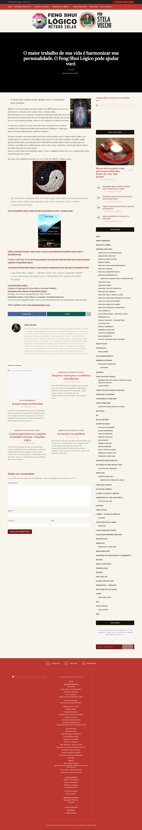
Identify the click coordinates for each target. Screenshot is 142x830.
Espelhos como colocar (107, 259)
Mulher (99, 560)
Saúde (98, 593)
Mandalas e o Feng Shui (107, 547)
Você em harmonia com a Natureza (111, 339)
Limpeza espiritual (105, 437)
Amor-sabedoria (103, 241)
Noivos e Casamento (106, 326)
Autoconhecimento (27, 400)
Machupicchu (101, 539)
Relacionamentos (105, 336)
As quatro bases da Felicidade (27, 403)
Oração (99, 572)
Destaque (100, 411)
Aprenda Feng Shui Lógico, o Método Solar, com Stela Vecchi (115, 381)
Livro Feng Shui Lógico (106, 530)
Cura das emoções (105, 434)
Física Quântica (104, 310)
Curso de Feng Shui (105, 476)
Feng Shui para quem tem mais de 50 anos (114, 298)
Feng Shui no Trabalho (107, 291)
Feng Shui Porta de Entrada (109, 301)
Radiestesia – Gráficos (106, 585)
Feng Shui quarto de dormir (109, 304)
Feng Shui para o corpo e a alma (110, 295)
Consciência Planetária (106, 399)
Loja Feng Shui (104, 323)
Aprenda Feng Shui (23, 7)
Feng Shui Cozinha (105, 269)
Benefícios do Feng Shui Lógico (71, 372)
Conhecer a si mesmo (105, 394)
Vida (98, 614)
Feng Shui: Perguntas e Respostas (111, 307)
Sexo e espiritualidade (107, 449)
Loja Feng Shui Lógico (18, 285)
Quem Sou (26, 2)
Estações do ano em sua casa (109, 465)
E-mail (11, 521)
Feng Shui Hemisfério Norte (109, 272)
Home (10, 7)
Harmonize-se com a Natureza (109, 497)
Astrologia (101, 348)
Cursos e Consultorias (124, 2)
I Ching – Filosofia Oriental (108, 514)
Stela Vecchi (105, 7)
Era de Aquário (102, 419)
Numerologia (102, 568)
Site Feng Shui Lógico (15, 2)
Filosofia (101, 518)
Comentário (13, 483)
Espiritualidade (42, 7)
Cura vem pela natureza (107, 468)
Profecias (102, 526)
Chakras (99, 372)
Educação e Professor (107, 364)
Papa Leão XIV (101, 577)
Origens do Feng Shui (106, 330)
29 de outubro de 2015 (70, 73)
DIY (97, 415)
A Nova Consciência (105, 430)
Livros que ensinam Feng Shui (109, 534)
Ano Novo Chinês (103, 245)
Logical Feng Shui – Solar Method (111, 320)
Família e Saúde (104, 262)
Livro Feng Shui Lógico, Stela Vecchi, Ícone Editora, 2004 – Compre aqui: (40, 211)
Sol (97, 602)
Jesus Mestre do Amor (106, 522)
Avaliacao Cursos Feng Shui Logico (111, 406)
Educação (93, 7)
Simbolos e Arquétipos (107, 453)
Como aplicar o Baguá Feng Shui (110, 390)
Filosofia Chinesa (104, 489)
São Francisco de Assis (106, 589)
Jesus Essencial (80, 7)
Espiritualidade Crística (107, 460)
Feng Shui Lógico (104, 285)
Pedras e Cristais (105, 443)
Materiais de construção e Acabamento (113, 555)
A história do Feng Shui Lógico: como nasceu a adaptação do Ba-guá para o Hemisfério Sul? (48, 267)
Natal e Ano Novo (103, 564)
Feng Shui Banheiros (71, 712)
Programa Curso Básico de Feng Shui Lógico (27, 291)
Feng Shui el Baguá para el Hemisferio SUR (116, 278)
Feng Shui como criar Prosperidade (112, 265)
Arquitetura (101, 344)
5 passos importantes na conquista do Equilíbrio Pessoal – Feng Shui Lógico (27, 436)
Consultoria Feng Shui (107, 256)
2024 (98, 236)
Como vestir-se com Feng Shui (110, 253)
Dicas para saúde (104, 597)
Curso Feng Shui (103, 403)
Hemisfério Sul (104, 317)
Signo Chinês (103, 352)
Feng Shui (100, 473)
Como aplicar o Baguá (105, 376)
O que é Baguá (103, 386)
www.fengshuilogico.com (38, 305)
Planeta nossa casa (105, 581)
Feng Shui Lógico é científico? (109, 288)
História (99, 506)
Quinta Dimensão (104, 446)
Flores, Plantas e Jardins (107, 493)
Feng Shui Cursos (104, 485)
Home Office (101, 510)
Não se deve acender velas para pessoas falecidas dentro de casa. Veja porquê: (110, 172)
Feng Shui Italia (104, 282)
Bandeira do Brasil (60, 7)
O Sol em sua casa (105, 501)
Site (52, 521)
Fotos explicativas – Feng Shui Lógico (113, 314)
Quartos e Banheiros (106, 333)
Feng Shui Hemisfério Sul (108, 275)
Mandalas (100, 543)
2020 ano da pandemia (106, 427)
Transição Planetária (106, 456)
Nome (11, 511)
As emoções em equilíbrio (71, 433)
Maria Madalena (103, 551)
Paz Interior (103, 440)
